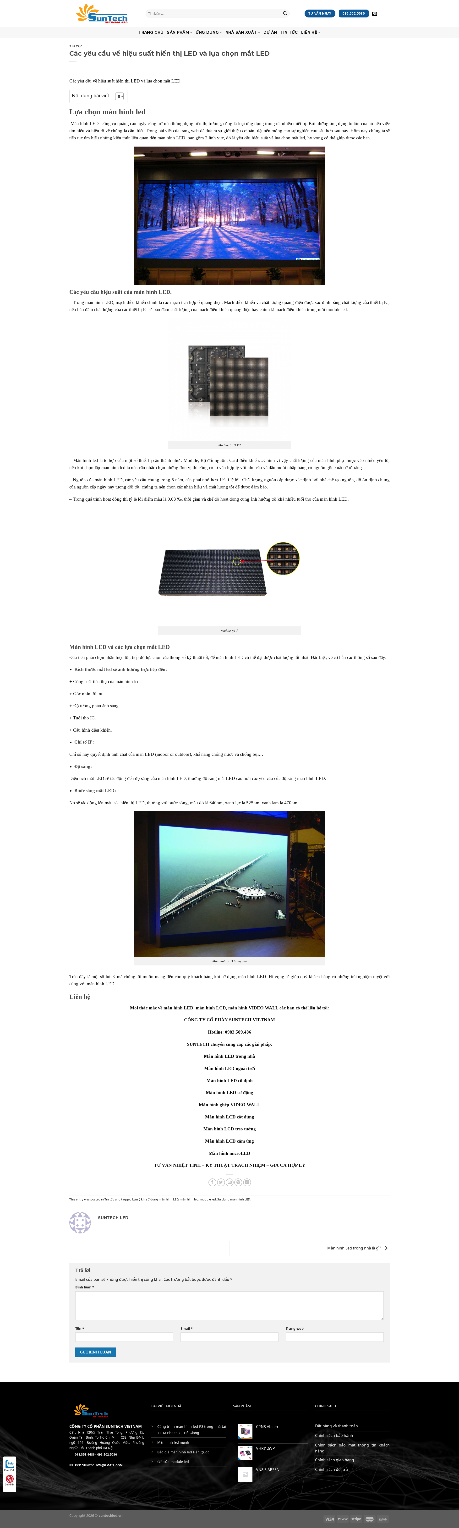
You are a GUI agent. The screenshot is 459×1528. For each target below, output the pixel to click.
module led (208, 1199)
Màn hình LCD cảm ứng (229, 1141)
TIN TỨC (289, 32)
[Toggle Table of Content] (117, 96)
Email (186, 1328)
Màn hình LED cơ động (229, 1092)
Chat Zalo (9, 1470)
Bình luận (84, 1287)
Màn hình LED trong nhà (229, 1056)
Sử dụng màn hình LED (233, 1199)
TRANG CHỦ (151, 32)
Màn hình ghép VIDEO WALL (229, 1104)
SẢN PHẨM (178, 32)
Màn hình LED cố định (230, 1080)
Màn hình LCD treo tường (229, 1128)
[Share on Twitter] (221, 1182)
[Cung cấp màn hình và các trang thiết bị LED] (103, 13)
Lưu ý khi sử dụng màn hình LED (155, 1199)
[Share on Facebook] (212, 1182)
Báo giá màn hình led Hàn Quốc (183, 1452)
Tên (79, 1328)
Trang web (295, 1328)
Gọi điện (10, 1484)
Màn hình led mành (173, 1442)
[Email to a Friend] (230, 1182)
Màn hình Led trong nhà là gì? (354, 1248)
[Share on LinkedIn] (247, 1182)
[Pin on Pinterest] (238, 1182)
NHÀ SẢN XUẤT (241, 32)
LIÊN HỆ (309, 32)
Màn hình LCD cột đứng (229, 1116)
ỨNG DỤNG (207, 32)
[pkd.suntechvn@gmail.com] (375, 13)
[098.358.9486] (387, 13)
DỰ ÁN (270, 32)
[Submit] (285, 14)
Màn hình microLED (229, 1153)
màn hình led (189, 1199)
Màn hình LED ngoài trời (229, 1068)
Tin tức (76, 46)
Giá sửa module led (173, 1461)
